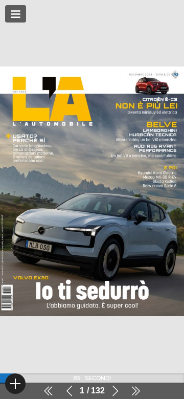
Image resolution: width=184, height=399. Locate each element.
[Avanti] (115, 391)
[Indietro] (69, 391)
